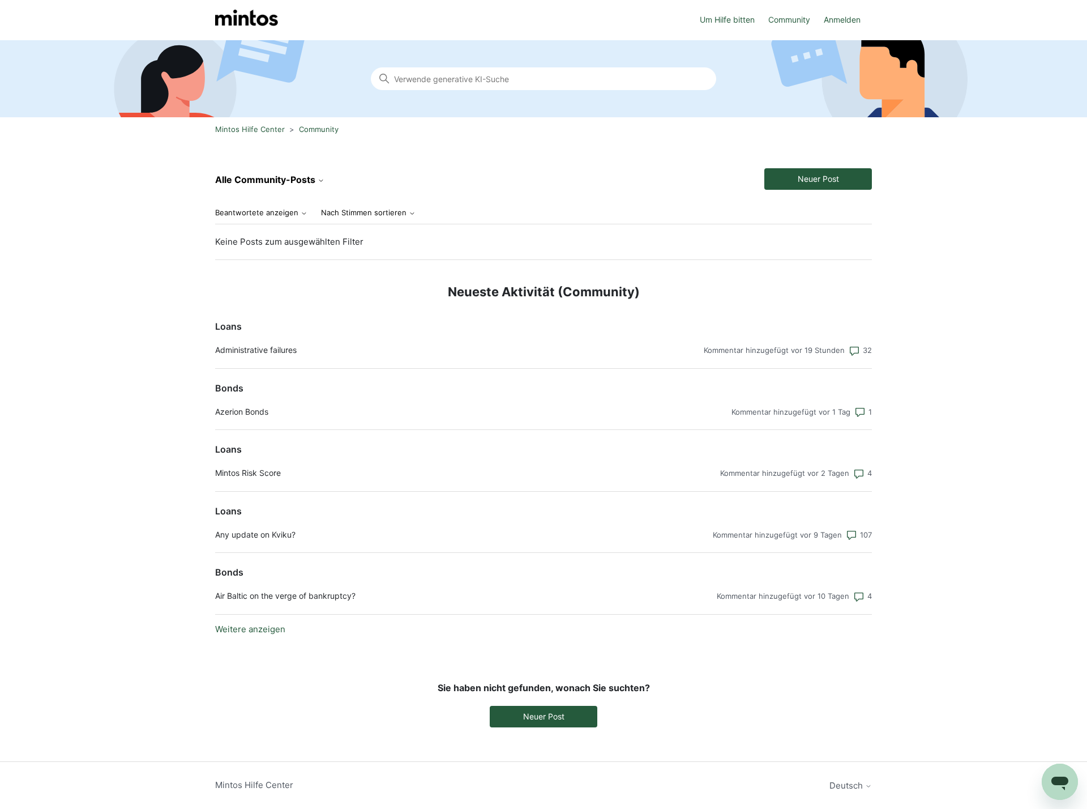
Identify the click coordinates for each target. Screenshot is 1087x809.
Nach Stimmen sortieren (365, 212)
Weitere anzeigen (250, 629)
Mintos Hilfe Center (250, 129)
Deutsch (847, 785)
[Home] (246, 20)
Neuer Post (818, 179)
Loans (228, 326)
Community (789, 19)
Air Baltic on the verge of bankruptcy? (285, 596)
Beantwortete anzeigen (258, 212)
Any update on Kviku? (255, 534)
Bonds (229, 388)
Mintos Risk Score (248, 473)
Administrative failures (256, 350)
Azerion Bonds (241, 411)
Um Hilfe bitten (727, 19)
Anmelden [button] (842, 19)
